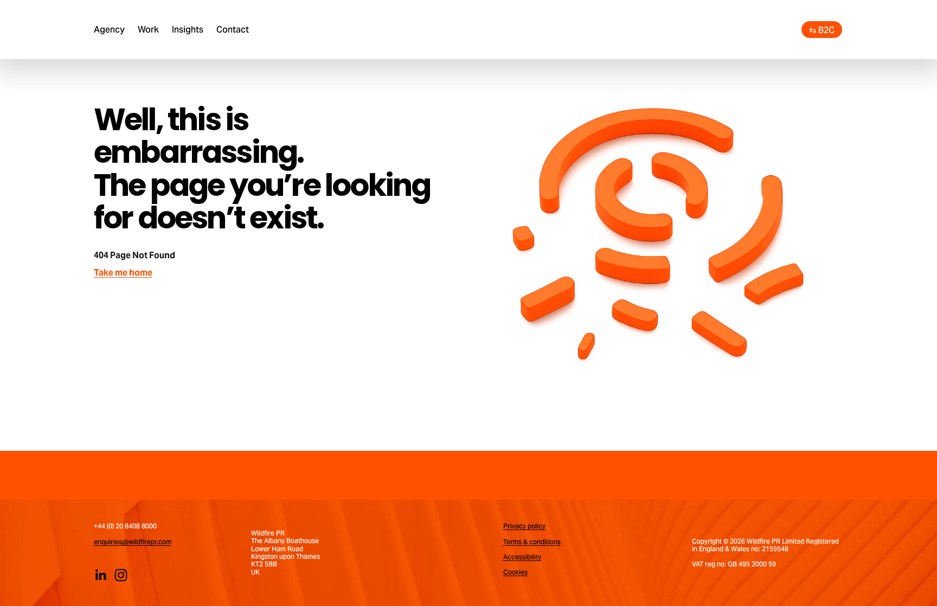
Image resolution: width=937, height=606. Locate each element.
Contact (232, 29)
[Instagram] (120, 575)
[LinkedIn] (100, 575)
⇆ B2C (822, 29)
